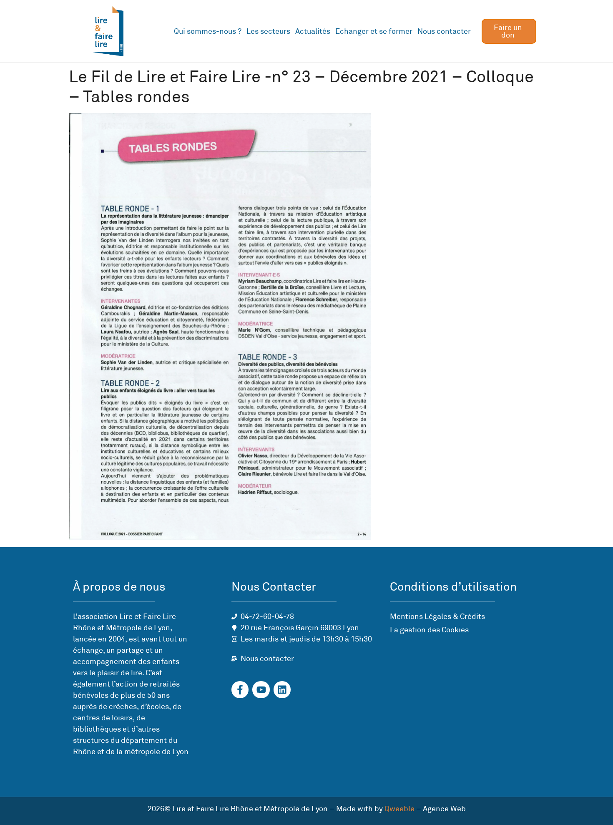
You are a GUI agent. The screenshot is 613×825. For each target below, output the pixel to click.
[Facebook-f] (240, 689)
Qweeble (399, 808)
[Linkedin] (282, 689)
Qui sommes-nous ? (207, 31)
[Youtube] (260, 689)
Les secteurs (268, 31)
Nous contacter (444, 31)
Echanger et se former (373, 31)
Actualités (312, 31)
